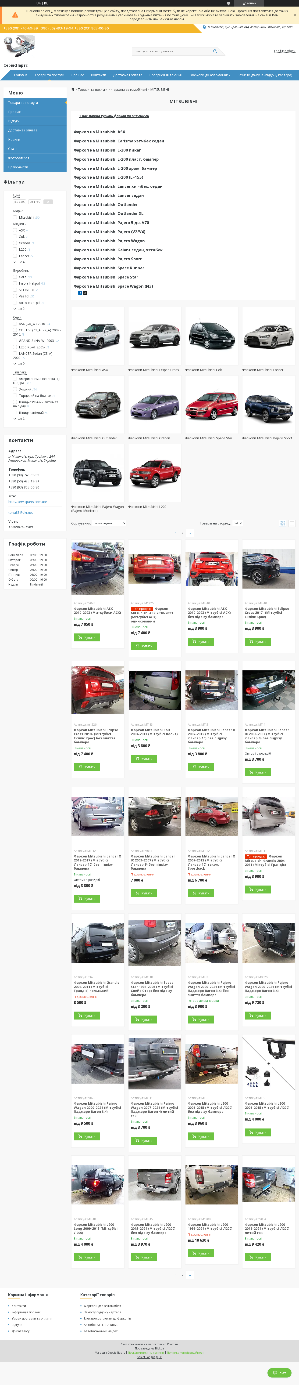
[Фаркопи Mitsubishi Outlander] (98, 404)
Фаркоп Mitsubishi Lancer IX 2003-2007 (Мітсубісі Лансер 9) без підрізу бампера (267, 736)
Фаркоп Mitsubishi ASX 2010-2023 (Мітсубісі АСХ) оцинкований (152, 614)
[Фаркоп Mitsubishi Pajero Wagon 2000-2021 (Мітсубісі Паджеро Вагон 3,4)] (268, 943)
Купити (90, 637)
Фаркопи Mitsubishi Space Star (208, 438)
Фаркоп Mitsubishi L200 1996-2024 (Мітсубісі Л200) (210, 1226)
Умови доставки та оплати (32, 1318)
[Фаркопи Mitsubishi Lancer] (268, 336)
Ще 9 (21, 363)
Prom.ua (172, 1344)
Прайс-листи (18, 167)
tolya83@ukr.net (20, 512)
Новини (14, 139)
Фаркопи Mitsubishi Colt (203, 370)
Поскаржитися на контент (146, 1353)
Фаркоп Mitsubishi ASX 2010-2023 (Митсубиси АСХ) (97, 610)
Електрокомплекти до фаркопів (107, 1318)
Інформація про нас (26, 1312)
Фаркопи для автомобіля (102, 1306)
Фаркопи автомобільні (129, 89)
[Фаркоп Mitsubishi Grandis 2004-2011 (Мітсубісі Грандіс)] (268, 816)
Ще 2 (21, 309)
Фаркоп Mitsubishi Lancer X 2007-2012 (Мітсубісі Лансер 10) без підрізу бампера (211, 736)
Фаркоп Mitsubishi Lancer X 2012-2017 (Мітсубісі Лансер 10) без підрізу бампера (97, 862)
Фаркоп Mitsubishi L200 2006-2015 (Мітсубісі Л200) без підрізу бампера (210, 1107)
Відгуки (14, 121)
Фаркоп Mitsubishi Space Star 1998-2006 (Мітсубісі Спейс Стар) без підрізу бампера (152, 988)
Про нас (77, 75)
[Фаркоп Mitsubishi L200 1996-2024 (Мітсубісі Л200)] (211, 1185)
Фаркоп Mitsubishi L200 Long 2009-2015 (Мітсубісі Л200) (95, 1228)
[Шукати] (215, 51)
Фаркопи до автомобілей (210, 75)
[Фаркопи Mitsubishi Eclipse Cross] (155, 336)
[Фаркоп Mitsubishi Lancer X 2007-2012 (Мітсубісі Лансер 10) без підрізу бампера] (211, 690)
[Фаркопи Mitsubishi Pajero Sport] (268, 404)
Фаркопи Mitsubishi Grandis (149, 438)
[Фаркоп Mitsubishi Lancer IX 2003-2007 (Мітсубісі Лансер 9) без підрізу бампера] (268, 690)
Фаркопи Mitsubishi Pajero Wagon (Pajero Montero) (97, 508)
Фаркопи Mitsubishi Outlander (94, 438)
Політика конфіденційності (185, 1353)
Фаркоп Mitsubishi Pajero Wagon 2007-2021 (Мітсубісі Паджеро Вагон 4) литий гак (154, 1109)
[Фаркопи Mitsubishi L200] (155, 473)
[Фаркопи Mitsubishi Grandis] (155, 404)
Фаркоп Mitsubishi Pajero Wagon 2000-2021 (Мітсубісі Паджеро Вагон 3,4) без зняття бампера (211, 988)
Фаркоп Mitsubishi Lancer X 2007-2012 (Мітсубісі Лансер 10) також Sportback (211, 862)
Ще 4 (21, 262)
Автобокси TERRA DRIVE (101, 1325)
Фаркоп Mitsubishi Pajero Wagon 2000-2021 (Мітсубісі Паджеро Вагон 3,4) (268, 986)
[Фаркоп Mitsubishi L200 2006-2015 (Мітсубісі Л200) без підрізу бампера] (211, 1063)
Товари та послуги (49, 75)
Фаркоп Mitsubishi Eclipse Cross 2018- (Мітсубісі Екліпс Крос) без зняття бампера (96, 736)
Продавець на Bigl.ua (149, 1348)
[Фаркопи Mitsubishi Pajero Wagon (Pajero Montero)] (98, 473)
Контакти (98, 75)
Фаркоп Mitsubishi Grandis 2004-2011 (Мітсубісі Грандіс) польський (96, 986)
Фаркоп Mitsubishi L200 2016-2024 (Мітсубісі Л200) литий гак (267, 1228)
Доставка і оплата (127, 75)
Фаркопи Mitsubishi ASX (89, 370)
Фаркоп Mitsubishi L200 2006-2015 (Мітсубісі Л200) (267, 1105)
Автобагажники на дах (101, 1331)
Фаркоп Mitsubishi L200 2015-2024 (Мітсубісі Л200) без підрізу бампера (153, 1228)
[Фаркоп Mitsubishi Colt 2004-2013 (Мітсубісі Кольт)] (154, 690)
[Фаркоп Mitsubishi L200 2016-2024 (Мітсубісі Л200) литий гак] (268, 1185)
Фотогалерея (18, 158)
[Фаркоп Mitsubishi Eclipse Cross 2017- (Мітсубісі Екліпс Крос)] (268, 569)
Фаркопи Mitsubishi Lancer (262, 370)
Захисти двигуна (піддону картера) (265, 75)
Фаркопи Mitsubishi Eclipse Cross (153, 370)
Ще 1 (21, 418)
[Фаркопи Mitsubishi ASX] (98, 336)
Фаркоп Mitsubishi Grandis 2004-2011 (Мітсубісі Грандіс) (265, 860)
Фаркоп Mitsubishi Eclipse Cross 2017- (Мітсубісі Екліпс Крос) (267, 612)
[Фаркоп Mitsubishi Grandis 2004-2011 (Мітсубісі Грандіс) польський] (97, 943)
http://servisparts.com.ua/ (27, 502)
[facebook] (80, 293)
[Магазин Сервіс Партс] (19, 47)
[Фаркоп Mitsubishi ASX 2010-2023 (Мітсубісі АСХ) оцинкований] (154, 569)
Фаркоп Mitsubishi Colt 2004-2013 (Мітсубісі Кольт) (154, 732)
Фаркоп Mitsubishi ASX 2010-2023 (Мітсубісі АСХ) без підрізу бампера (209, 612)
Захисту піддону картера (102, 1312)
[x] (85, 293)
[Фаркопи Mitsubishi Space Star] (211, 404)
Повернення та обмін (166, 75)
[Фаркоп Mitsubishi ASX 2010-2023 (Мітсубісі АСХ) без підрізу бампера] (211, 569)
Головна (21, 75)
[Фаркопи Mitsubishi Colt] (211, 336)
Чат (283, 1373)
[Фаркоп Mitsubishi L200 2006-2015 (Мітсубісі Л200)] (268, 1063)
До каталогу (21, 1331)
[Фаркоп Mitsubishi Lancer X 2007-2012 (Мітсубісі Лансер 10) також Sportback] (211, 816)
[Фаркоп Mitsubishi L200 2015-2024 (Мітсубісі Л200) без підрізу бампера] (154, 1185)
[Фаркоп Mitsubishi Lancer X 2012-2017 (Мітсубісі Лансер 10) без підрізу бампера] (97, 816)
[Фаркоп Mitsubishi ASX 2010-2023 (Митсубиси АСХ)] (97, 569)
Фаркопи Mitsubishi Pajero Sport (267, 438)
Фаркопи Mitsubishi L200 (147, 506)
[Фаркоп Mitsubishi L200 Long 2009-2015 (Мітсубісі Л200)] (97, 1185)
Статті (13, 148)
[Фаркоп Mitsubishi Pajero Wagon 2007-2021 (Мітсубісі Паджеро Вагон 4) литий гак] (154, 1063)
